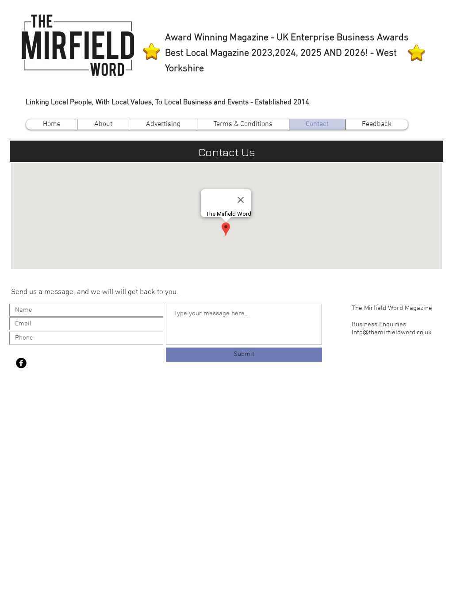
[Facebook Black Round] (21, 363)
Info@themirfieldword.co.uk (392, 332)
